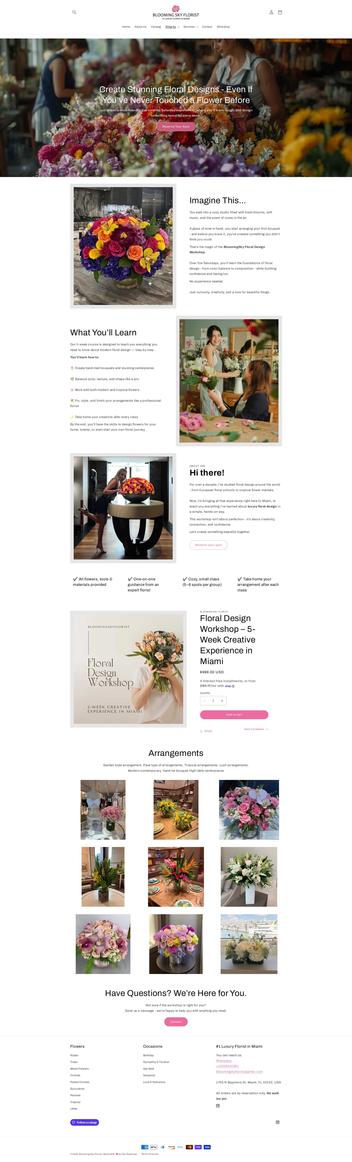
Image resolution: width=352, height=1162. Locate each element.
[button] (74, 12)
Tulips (74, 1062)
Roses (74, 1055)
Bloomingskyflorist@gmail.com (239, 1071)
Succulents (77, 1088)
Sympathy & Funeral (156, 1062)
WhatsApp (224, 1060)
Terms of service (150, 1154)
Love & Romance (154, 1082)
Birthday (148, 1055)
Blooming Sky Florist (90, 1154)
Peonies (75, 1095)
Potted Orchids (79, 1082)
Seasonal (149, 1075)
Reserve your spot (208, 544)
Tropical (75, 1102)
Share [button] (208, 731)
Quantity (205, 693)
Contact (176, 1021)
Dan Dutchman (129, 1154)
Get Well (148, 1068)
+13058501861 (227, 1066)
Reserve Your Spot (176, 126)
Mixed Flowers (79, 1068)
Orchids (75, 1075)
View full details (254, 729)
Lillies (73, 1108)
